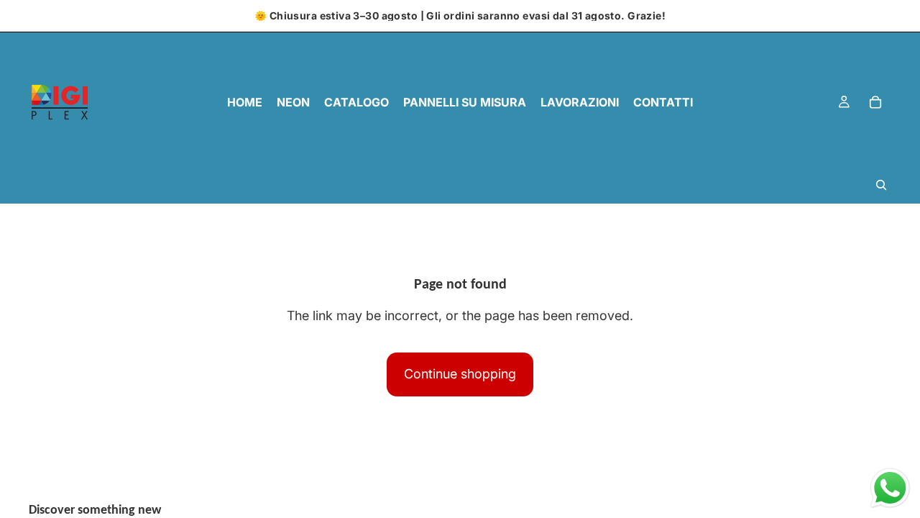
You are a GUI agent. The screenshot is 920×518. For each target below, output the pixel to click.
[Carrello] (875, 102)
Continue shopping (460, 373)
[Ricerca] (881, 185)
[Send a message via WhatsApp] (890, 488)
